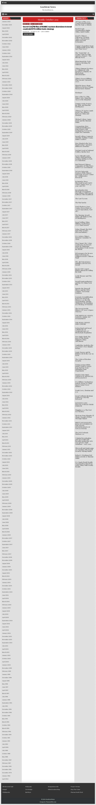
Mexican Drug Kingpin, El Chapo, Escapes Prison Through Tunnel (84, 417)
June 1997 (5, 687)
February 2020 (6, 116)
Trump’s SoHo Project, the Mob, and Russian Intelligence (83, 105)
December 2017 (7, 199)
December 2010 (7, 452)
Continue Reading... (29, 34)
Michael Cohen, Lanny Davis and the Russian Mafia (83, 120)
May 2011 (5, 436)
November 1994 (7, 712)
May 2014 (5, 332)
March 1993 (5, 728)
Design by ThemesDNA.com (48, 802)
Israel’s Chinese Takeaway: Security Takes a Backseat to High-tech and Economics (82, 39)
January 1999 (6, 674)
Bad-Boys (28, 792)
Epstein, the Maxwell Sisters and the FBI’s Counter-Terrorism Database (82, 290)
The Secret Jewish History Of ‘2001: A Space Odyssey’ (84, 310)
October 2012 (6, 389)
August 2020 (6, 97)
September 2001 (7, 642)
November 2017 (7, 202)
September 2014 (7, 319)
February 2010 (6, 474)
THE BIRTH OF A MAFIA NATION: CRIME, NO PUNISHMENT (84, 317)
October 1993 (6, 725)
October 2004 (6, 589)
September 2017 (7, 208)
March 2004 (5, 601)
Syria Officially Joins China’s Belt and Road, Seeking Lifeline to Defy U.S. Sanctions (83, 158)
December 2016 (7, 237)
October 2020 (6, 91)
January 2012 (6, 417)
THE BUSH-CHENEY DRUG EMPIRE (82, 323)
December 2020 (7, 85)
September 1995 (7, 703)
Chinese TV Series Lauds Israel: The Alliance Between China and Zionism (84, 113)
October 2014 (6, 316)
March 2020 (6, 113)
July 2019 (5, 139)
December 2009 (7, 481)
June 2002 (5, 627)
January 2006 (6, 566)
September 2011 (7, 427)
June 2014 (5, 329)
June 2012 (5, 402)
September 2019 (7, 132)
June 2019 (5, 142)
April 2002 (5, 630)
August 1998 (5, 681)
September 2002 (7, 620)
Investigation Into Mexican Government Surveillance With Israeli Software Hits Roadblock (84, 192)
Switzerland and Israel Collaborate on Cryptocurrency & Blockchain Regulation (83, 330)
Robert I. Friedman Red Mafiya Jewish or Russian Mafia (84, 456)
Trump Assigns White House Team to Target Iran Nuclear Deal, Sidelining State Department (83, 368)
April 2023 (5, 34)
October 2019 (6, 129)
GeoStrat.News (48, 6)
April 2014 (5, 335)
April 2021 (5, 72)
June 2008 (5, 522)
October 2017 (6, 205)
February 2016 (6, 268)
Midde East (26, 24)
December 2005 (7, 570)
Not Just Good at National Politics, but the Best (84, 151)
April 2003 (5, 617)
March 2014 (5, 338)
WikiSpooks (6, 792)
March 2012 (5, 411)
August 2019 (6, 135)
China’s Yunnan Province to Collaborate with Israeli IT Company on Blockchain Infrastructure (84, 71)
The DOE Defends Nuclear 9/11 (81, 433)
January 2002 (6, 633)
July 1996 (5, 696)
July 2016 (5, 253)
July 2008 (5, 519)
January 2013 (6, 383)
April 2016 (5, 262)
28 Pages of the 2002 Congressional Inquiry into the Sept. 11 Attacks (83, 23)
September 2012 (7, 392)
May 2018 (5, 183)
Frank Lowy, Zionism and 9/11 (84, 391)
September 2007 (7, 544)
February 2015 (6, 307)
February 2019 (6, 154)
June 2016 (5, 256)
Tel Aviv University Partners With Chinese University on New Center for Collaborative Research (84, 174)
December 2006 (7, 557)
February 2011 (6, 446)
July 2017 (5, 215)
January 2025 (6, 21)
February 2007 (6, 554)
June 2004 (5, 595)
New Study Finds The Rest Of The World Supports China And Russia (83, 339)
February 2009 (6, 503)
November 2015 (7, 278)
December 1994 (7, 709)
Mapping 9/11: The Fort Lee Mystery (83, 410)
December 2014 (7, 313)
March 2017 (5, 227)
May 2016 (5, 259)
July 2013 (5, 364)
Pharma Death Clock (77, 792)
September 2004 (7, 592)
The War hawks (80, 203)
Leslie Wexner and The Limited (83, 276)
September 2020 (7, 94)
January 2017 (6, 234)
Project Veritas (75, 786)
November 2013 (7, 351)
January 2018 (6, 196)
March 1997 (5, 693)
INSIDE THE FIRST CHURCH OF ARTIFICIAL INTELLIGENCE (84, 376)
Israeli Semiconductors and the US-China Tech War (83, 282)
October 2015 (6, 281)
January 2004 (6, 608)
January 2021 (6, 82)
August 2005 (6, 573)
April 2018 (5, 186)
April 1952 (5, 779)
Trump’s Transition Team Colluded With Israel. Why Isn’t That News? (84, 47)
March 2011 (5, 443)
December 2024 (7, 25)
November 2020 (7, 88)
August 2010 (6, 462)
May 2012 (5, 405)
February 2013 (6, 379)
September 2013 (7, 357)
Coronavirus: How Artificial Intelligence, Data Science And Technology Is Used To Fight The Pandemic (83, 129)
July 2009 (5, 490)
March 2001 (5, 652)
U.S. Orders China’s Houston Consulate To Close (83, 237)
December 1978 (7, 772)
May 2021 (5, 69)
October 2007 (6, 541)
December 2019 (7, 123)
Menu (5, 3)
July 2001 (5, 646)
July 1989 (5, 750)
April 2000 (5, 661)
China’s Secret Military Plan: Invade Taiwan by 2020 (83, 80)
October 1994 (6, 715)
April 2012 (5, 408)
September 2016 (7, 246)
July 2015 (5, 291)
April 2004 (5, 598)
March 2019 (5, 151)
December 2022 (7, 37)
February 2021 (6, 78)
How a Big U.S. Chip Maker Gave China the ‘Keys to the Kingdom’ (83, 98)
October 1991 (6, 738)
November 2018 (7, 164)
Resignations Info (53, 786)
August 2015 (6, 288)
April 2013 (5, 373)
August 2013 (6, 360)
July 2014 (5, 326)
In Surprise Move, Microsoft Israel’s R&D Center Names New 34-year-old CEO (83, 184)
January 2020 (6, 120)
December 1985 (7, 766)
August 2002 (6, 623)
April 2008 (5, 528)
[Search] (93, 14)
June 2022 (5, 47)
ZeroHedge (28, 789)
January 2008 (6, 535)
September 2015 (7, 284)
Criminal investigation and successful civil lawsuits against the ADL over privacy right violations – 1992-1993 (84, 441)
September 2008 (7, 513)
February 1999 (6, 671)
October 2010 (6, 459)
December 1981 (6, 769)
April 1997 (5, 690)
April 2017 (5, 224)
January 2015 (6, 310)
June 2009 (5, 494)
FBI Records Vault (8, 786)
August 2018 (6, 173)
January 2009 (6, 506)
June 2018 (5, 180)
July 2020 (5, 101)
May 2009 (5, 497)
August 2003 (6, 611)
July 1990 (5, 744)
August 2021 (6, 59)
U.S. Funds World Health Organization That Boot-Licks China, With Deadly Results (84, 464)
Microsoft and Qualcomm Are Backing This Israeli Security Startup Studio (84, 449)
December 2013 (7, 348)
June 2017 (5, 218)
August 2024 (6, 28)
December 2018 (7, 161)
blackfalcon (26, 31)
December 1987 (7, 760)
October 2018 (6, 167)
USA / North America (36, 24)
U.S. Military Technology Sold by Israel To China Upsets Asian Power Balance (84, 384)
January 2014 (6, 345)
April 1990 (5, 747)
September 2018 (7, 170)
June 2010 (5, 468)
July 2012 (5, 398)
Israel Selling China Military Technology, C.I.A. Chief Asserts (82, 223)
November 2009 (7, 484)
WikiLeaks (28, 786)
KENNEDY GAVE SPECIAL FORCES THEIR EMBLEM (84, 404)
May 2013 (5, 370)
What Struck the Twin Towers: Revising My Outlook (83, 62)
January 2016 (6, 272)
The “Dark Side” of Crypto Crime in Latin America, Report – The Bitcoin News (83, 55)
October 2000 (6, 658)
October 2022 (6, 44)
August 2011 (5, 430)
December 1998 (7, 677)
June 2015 (5, 294)
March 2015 (5, 303)
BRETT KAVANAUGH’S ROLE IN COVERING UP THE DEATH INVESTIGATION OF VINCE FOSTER (83, 426)
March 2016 (5, 265)
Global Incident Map (54, 789)
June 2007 (5, 547)
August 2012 (6, 395)
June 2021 (5, 66)
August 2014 (5, 322)
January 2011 (6, 449)
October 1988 (6, 753)
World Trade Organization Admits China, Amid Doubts (82, 30)
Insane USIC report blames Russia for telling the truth (84, 270)
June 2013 (5, 367)
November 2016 (7, 240)
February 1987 (6, 763)
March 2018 (5, 189)
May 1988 (5, 757)
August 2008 (6, 516)
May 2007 (5, 551)
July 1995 (5, 706)
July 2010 (5, 465)
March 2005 (6, 576)
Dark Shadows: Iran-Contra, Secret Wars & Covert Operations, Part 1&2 (83, 209)
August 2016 (6, 249)
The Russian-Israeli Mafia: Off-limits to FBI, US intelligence (83, 216)
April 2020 (5, 110)
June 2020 (5, 104)
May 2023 (5, 31)
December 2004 (7, 585)
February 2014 (6, 341)
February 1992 (6, 731)
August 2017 (6, 211)
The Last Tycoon (81, 199)
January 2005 (6, 582)
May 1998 (5, 684)
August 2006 (6, 563)
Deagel (5, 789)
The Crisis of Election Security (83, 360)
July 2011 (5, 433)
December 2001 (7, 636)
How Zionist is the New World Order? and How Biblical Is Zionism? (83, 144)
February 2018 (6, 192)
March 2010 (5, 471)
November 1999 (7, 668)
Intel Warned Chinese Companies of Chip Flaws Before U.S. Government (84, 165)
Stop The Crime (75, 789)
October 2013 (6, 354)
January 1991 (6, 741)
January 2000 (6, 665)
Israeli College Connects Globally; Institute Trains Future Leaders (84, 137)
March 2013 (5, 376)
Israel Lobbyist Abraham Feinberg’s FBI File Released (84, 397)
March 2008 (6, 532)
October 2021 (6, 53)
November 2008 (7, 509)
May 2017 (5, 221)
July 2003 (5, 614)
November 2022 (7, 40)
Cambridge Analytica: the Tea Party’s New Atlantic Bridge (84, 346)
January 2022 (6, 50)
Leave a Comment (45, 31)
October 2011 (6, 424)
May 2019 (5, 145)
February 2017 (6, 231)
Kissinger (78, 93)
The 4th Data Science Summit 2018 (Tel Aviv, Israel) (83, 263)
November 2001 (7, 639)
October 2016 (6, 243)
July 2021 (5, 62)
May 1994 (5, 718)
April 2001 (5, 649)
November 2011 (7, 421)
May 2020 (5, 107)
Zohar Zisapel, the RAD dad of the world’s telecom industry (83, 230)
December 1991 (6, 734)
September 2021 (7, 56)
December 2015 (7, 275)
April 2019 (5, 148)
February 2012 (6, 414)
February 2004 (6, 604)
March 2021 (5, 75)
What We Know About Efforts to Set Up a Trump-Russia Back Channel (84, 87)
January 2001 (6, 655)
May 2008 (5, 525)
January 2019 (6, 158)
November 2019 (7, 126)
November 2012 (7, 386)
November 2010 (7, 455)
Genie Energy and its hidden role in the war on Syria (84, 353)
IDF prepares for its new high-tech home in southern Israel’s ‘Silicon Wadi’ (84, 255)
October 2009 (6, 487)
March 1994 (5, 722)
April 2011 (5, 440)
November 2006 (7, 560)
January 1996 (6, 700)
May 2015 (5, 297)
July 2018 (5, 177)
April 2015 (5, 300)
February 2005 (6, 579)
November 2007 (7, 538)
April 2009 (5, 500)
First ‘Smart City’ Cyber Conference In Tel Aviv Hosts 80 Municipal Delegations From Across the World (84, 246)
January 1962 (6, 776)
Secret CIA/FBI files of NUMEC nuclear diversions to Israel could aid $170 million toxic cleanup (47, 27)
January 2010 (6, 478)
